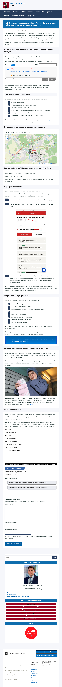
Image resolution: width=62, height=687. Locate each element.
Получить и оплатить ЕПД (31, 607)
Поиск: (36, 64)
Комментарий (9, 504)
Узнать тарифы (31, 604)
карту (48, 119)
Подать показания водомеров (31, 610)
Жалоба (24, 30)
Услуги (20, 30)
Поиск (54, 557)
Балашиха (34, 669)
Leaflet (40, 163)
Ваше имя (8, 429)
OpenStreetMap (48, 163)
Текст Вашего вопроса (11, 447)
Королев (33, 671)
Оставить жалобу (18, 15)
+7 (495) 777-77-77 (13, 592)
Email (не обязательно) (11, 529)
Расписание (15, 30)
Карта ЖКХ (40, 12)
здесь (32, 404)
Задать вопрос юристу (15, 468)
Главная (7, 12)
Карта (9, 30)
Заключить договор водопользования (31, 612)
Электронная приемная (31, 618)
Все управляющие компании (35, 680)
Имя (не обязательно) (11, 522)
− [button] (7, 138)
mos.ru (23, 199)
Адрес (6, 30)
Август (6, 15)
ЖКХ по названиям (27, 12)
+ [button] (7, 136)
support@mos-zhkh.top (46, 652)
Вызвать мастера (31, 615)
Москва (15, 12)
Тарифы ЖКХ (31, 15)
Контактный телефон (11, 441)
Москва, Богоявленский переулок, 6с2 (18, 596)
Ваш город (8, 435)
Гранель (49, 12)
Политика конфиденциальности (46, 655)
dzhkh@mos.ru (12, 594)
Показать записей (12, 65)
